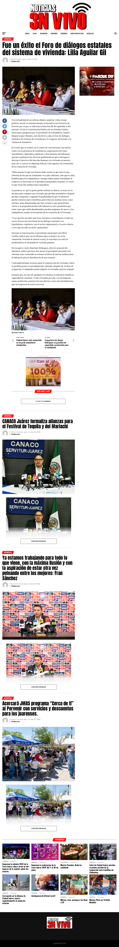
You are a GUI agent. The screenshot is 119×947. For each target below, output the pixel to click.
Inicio (27, 33)
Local (35, 33)
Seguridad (43, 33)
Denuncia (64, 33)
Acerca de (90, 33)
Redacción (16, 61)
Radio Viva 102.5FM (77, 33)
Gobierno (54, 33)
